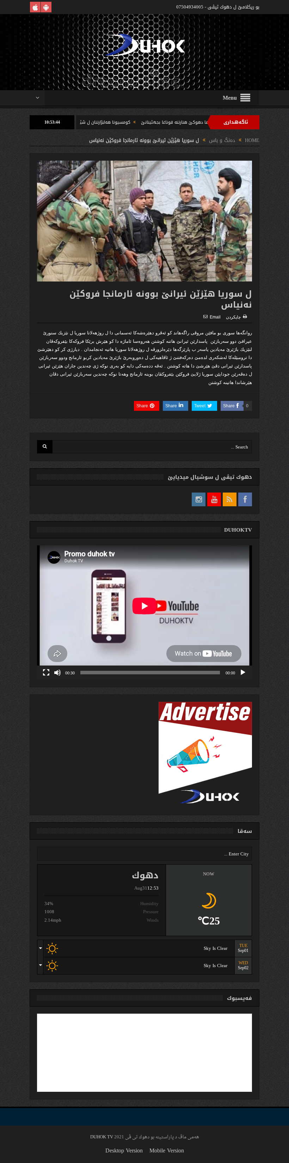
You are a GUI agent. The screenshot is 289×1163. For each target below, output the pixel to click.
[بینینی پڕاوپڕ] (46, 672)
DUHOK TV (101, 1137)
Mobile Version (166, 1150)
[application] (144, 612)
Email (215, 317)
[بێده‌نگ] (57, 672)
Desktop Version (124, 1150)
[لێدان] (242, 672)
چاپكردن (233, 317)
